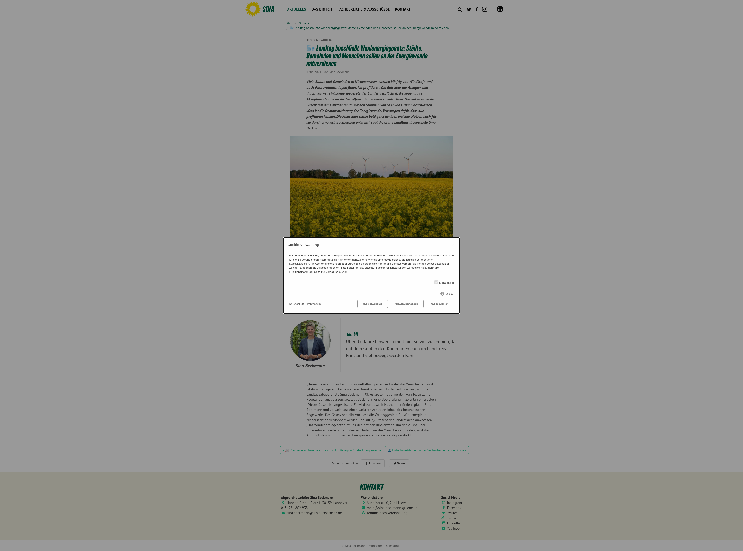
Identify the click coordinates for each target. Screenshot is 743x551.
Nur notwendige (372, 304)
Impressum (314, 303)
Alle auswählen (439, 304)
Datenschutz (296, 303)
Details (449, 293)
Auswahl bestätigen (406, 304)
